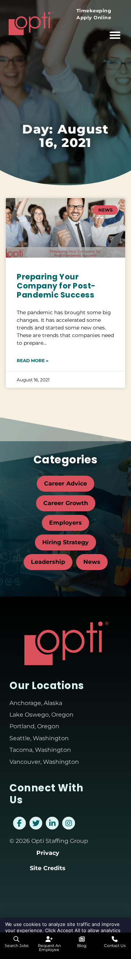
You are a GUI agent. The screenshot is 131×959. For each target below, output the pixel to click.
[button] (115, 35)
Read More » (32, 360)
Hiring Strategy (65, 542)
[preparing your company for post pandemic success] (65, 228)
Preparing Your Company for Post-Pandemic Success (56, 285)
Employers (65, 522)
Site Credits (48, 868)
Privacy (47, 852)
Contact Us (115, 945)
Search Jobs (16, 945)
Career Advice (65, 483)
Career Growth (65, 503)
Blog (82, 945)
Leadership (48, 561)
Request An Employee (49, 947)
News (91, 561)
